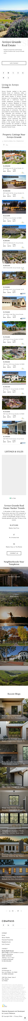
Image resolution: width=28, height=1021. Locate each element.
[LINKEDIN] (22, 73)
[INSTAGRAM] (18, 73)
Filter (7, 145)
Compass (8, 987)
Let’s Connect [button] (14, 63)
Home (3, 935)
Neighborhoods (6, 942)
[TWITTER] (13, 73)
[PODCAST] (3, 77)
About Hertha (6, 937)
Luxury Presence (9, 1013)
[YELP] (8, 77)
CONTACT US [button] (14, 553)
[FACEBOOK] (3, 73)
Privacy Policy (18, 1016)
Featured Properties (7, 939)
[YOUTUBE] (8, 73)
